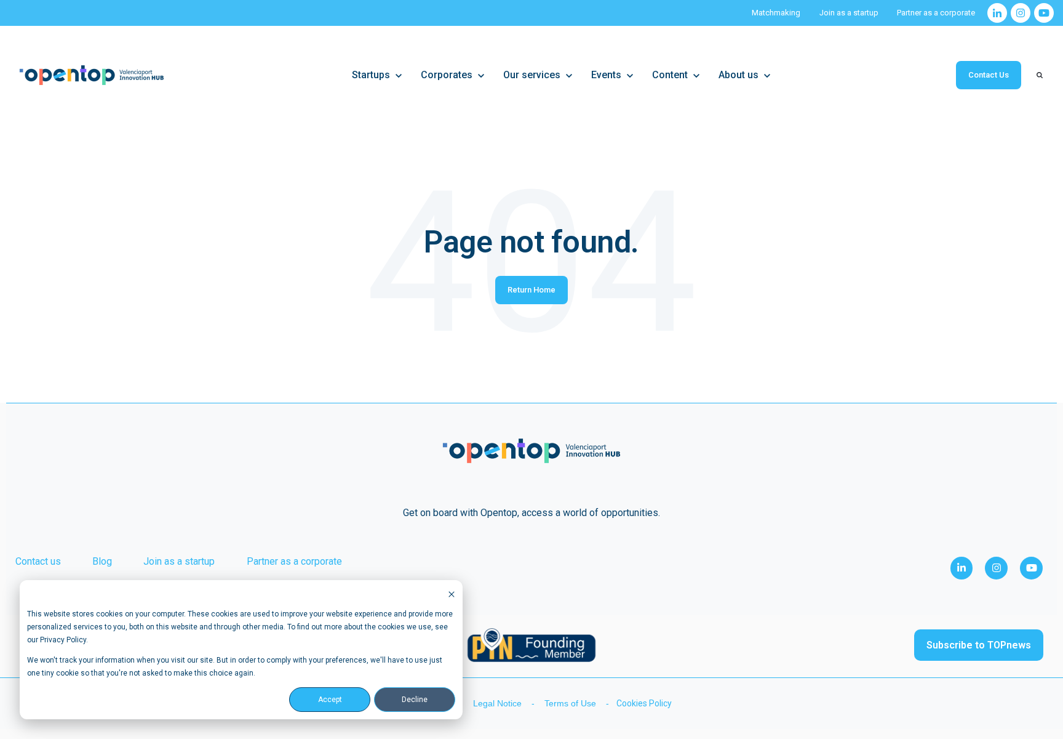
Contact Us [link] (988, 74)
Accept (330, 699)
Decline (415, 699)
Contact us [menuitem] (38, 561)
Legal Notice (498, 703)
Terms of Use (571, 703)
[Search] (1039, 75)
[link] (997, 13)
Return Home (531, 289)
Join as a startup (848, 12)
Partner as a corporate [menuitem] (294, 561)
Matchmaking (776, 12)
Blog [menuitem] (102, 561)
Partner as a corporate (936, 12)
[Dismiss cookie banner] (451, 594)
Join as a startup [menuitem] (179, 561)
